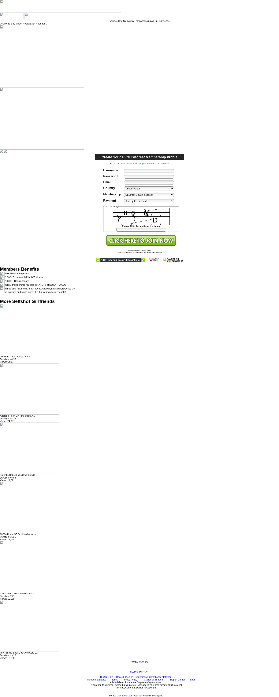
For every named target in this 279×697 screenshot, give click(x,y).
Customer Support (153, 679)
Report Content (178, 679)
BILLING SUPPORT (139, 671)
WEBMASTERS (140, 662)
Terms (115, 679)
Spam (193, 679)
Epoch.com (127, 695)
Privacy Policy (130, 679)
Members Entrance (96, 679)
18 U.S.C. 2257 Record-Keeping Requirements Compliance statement (136, 677)
